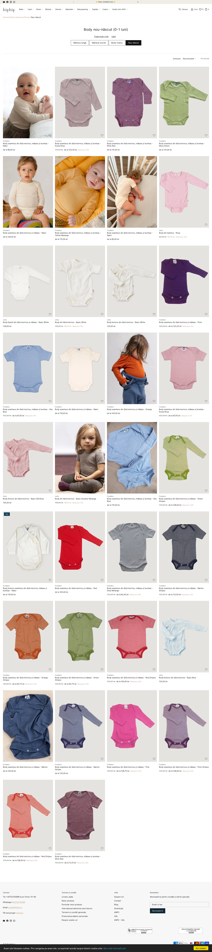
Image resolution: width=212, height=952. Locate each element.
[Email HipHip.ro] (4, 2)
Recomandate (188, 59)
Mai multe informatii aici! (115, 948)
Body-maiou (117, 43)
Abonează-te (157, 911)
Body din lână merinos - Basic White (70, 322)
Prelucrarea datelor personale (75, 916)
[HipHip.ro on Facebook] (7, 2)
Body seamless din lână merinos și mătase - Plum (180, 322)
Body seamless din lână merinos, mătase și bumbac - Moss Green (182, 144)
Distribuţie (118, 908)
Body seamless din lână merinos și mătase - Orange (129, 409)
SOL (116, 916)
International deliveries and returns (77, 908)
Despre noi (119, 897)
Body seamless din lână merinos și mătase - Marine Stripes (181, 589)
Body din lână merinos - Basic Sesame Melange (75, 499)
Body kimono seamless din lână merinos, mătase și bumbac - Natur (25, 589)
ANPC (116, 912)
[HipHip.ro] (9, 9)
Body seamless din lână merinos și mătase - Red (76, 588)
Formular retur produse (72, 904)
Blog (116, 904)
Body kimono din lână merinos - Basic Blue (177, 677)
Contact (117, 901)
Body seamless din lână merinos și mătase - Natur (24, 233)
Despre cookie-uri (70, 920)
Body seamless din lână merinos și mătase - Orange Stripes (25, 678)
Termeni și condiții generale (74, 912)
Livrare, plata (67, 897)
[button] (22, 9)
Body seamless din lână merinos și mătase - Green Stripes (181, 500)
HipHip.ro (12, 944)
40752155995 (19, 902)
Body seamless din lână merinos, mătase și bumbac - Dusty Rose (78, 144)
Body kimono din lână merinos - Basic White (126, 322)
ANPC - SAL (119, 920)
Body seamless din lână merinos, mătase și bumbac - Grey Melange (130, 589)
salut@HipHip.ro (15, 907)
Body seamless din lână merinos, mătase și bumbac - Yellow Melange (78, 234)
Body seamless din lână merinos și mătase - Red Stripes (131, 677)
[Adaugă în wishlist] (50, 135)
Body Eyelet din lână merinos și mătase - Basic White (26, 322)
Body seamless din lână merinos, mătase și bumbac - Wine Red (130, 144)
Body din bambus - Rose (169, 233)
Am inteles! (201, 948)
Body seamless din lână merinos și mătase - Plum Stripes (184, 767)
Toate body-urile (101, 36)
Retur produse (68, 901)
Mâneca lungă (79, 43)
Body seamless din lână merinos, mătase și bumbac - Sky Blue (28, 410)
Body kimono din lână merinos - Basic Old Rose (23, 499)
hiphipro (19, 913)
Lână (114, 36)
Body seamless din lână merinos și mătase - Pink (128, 767)
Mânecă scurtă (99, 43)
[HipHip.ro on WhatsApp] (14, 2)
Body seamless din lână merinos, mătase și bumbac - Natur (26, 144)
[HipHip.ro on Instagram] (11, 2)
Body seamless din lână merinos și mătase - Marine (25, 767)
